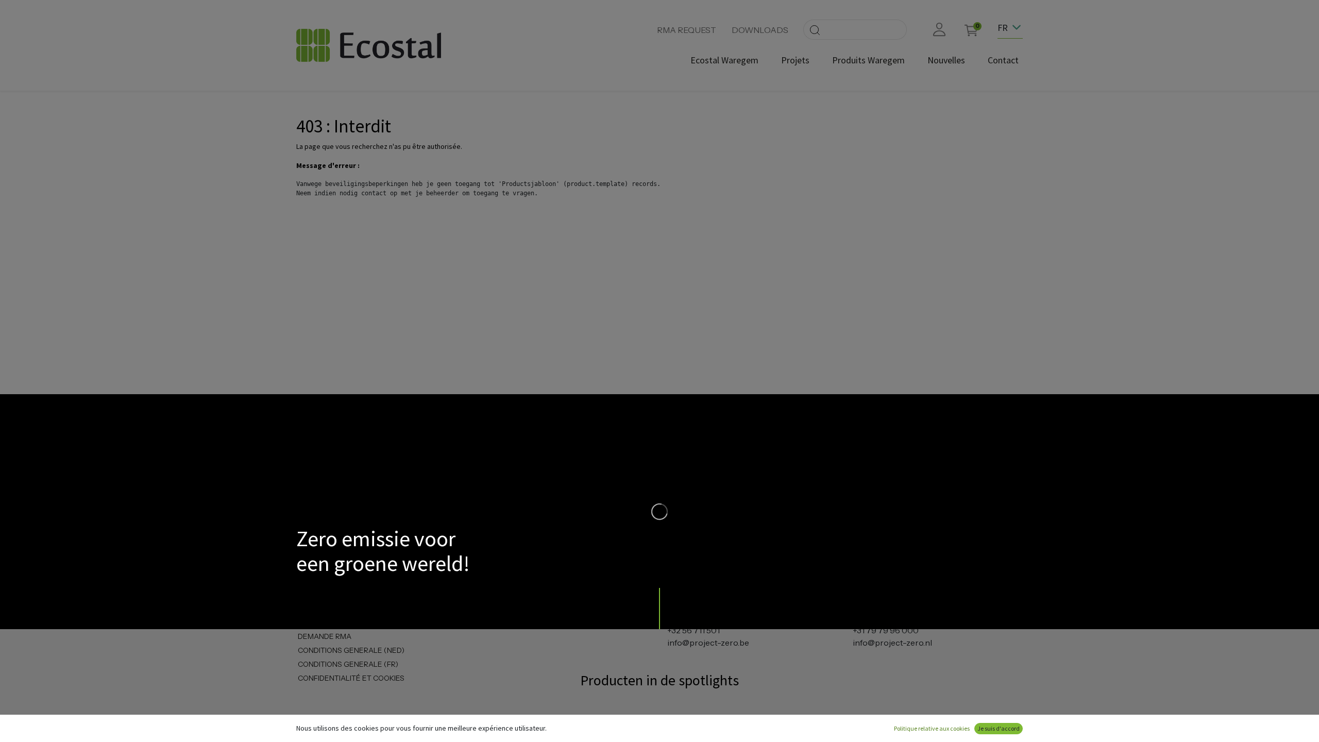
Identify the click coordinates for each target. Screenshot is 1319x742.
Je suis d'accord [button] (998, 728)
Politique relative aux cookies (932, 728)
